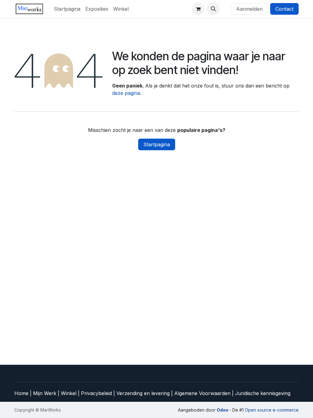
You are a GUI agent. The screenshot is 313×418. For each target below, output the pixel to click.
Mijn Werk (44, 393)
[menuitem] (67, 9)
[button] (213, 8)
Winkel (69, 393)
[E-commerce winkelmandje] (198, 8)
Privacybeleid (97, 393)
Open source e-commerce (272, 409)
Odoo (223, 409)
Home (22, 393)
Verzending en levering (143, 393)
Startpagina (156, 144)
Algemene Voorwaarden (202, 393)
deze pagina (126, 93)
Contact (284, 9)
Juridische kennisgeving (262, 393)
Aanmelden (249, 9)
